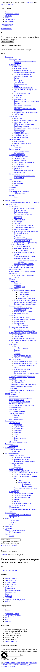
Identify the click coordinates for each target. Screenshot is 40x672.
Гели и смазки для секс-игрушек (25, 488)
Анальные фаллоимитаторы (24, 264)
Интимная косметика (17, 155)
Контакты (8, 16)
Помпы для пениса (20, 323)
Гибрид (20, 480)
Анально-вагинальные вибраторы (26, 231)
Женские (17, 350)
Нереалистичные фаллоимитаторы (26, 373)
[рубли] (10, 8)
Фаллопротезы (19, 382)
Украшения (13, 145)
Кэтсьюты (17, 432)
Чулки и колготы (20, 438)
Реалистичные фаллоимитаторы (25, 361)
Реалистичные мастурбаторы (24, 290)
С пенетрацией (23, 292)
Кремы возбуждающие (22, 497)
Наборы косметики (21, 160)
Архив (11, 195)
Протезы (17, 103)
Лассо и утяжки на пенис (23, 312)
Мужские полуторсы (21, 375)
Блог (7, 18)
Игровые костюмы (20, 428)
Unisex (16, 185)
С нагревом (18, 223)
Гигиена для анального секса (24, 256)
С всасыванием (23, 294)
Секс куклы (18, 80)
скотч (16, 417)
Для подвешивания (21, 137)
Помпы (16, 86)
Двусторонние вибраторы (23, 239)
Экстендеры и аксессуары (23, 88)
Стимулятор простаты (22, 246)
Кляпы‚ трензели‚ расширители (25, 120)
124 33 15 (7, 25)
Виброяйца (18, 218)
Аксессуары (18, 118)
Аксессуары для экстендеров (24, 331)
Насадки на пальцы (21, 313)
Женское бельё (19, 141)
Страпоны (17, 97)
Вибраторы (18, 66)
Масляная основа (24, 482)
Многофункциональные (27, 298)
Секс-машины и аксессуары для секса (23, 333)
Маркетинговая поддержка (19, 191)
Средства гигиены (20, 158)
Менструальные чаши (22, 166)
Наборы (16, 78)
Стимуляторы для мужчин (23, 494)
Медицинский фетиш (21, 134)
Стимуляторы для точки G (23, 225)
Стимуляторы (19, 164)
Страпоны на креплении (23, 358)
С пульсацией (23, 250)
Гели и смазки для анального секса (26, 472)
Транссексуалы (19, 287)
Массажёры (18, 216)
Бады (11, 180)
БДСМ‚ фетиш (14, 116)
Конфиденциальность (13, 616)
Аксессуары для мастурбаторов (25, 302)
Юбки (16, 440)
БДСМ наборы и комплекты (24, 124)
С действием (26, 484)
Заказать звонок (6, 29)
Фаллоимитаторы (20, 99)
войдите (30, 3)
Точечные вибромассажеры (24, 227)
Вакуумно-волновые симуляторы (26, 112)
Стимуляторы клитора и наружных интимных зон (23, 75)
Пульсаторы (18, 221)
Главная (8, 12)
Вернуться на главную (9, 570)
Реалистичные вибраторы (23, 214)
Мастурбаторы (19, 82)
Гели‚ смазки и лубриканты (24, 162)
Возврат (8, 621)
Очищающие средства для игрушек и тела (23, 171)
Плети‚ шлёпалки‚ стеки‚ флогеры (26, 128)
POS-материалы (19, 193)
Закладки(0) (9, 21)
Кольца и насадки (20, 84)
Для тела (17, 465)
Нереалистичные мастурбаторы (25, 300)
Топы (16, 434)
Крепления (18, 352)
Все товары (9, 57)
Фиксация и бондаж (21, 135)
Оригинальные (19, 220)
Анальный (17, 467)
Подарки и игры (15, 59)
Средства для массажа (22, 457)
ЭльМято (12, 189)
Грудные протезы (20, 381)
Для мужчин (18, 183)
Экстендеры (18, 329)
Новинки (12, 187)
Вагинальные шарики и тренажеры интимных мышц (24, 71)
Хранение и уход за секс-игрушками (22, 384)
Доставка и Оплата (12, 14)
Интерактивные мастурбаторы (25, 304)
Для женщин (18, 181)
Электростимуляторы (21, 229)
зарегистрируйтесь (8, 4)
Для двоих (17, 501)
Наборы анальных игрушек (24, 266)
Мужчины (17, 285)
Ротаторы (17, 235)
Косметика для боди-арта (23, 459)
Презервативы (14, 174)
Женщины (17, 283)
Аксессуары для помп (22, 317)
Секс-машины (19, 114)
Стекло (16, 342)
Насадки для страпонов (22, 356)
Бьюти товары (14, 149)
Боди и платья (19, 426)
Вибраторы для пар (21, 212)
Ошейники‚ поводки (21, 126)
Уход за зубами (19, 153)
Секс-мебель (18, 335)
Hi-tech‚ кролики (20, 210)
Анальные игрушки (21, 68)
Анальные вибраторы (21, 258)
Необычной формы (21, 233)
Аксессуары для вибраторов (24, 208)
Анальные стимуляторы (22, 503)
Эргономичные (19, 237)
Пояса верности (19, 130)
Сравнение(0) (10, 19)
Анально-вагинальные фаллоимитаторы (22, 370)
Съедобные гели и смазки (23, 474)
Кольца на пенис (20, 310)
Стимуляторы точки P (22, 241)
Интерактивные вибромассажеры (26, 243)
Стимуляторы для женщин (23, 495)
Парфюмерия (18, 168)
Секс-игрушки (14, 65)
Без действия (27, 486)
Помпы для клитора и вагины (24, 319)
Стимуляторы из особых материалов (22, 340)
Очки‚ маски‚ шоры (21, 122)
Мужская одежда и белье (23, 143)
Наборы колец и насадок (23, 308)
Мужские (17, 354)
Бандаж (16, 415)
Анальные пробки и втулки (24, 248)
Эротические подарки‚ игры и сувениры (24, 202)
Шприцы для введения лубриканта (26, 101)
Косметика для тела (21, 157)
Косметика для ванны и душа (24, 461)
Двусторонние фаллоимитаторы (25, 363)
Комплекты (18, 430)
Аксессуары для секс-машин (24, 338)
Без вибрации (23, 296)
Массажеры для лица (21, 151)
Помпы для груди (20, 321)
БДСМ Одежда (19, 132)
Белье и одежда (14, 139)
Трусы (16, 436)
